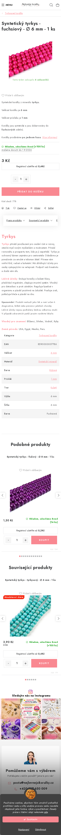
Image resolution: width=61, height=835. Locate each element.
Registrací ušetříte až (30, 166)
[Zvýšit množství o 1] (26, 179)
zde (46, 812)
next (58, 495)
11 (41, 556)
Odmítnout (40, 829)
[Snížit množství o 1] (15, 179)
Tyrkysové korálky (48, 335)
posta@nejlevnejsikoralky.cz (33, 783)
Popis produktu (14, 220)
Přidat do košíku (30, 191)
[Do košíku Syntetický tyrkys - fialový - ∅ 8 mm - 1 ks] (44, 540)
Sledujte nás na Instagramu (31, 695)
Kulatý (54, 387)
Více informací (49, 137)
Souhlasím (32, 819)
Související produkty (39, 220)
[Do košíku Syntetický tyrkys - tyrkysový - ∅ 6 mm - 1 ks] (44, 663)
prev (2, 495)
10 (39, 556)
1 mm (54, 379)
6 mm (54, 352)
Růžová (53, 370)
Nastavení (23, 829)
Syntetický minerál (48, 361)
